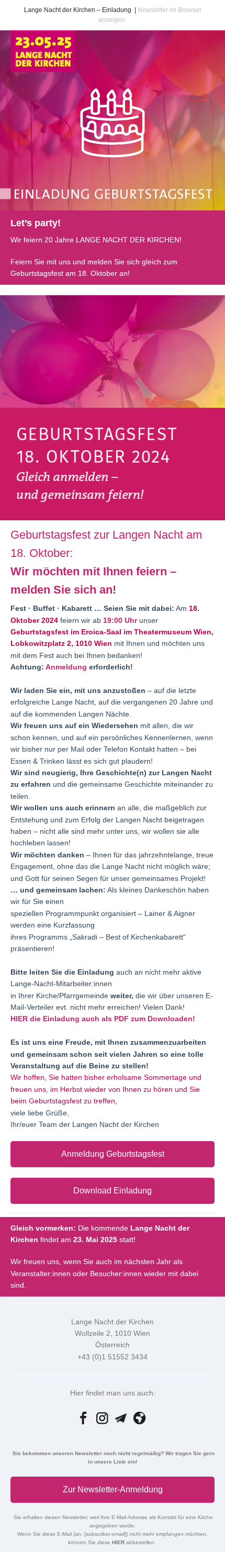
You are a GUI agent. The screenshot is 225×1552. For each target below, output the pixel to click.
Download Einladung (112, 1190)
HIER (119, 1542)
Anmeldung (67, 667)
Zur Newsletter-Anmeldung (113, 1489)
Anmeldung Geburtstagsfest (112, 1153)
